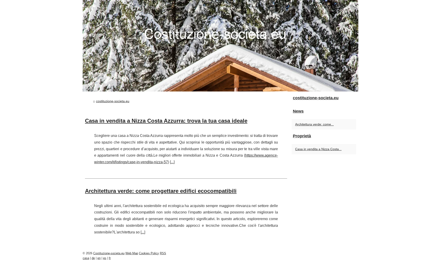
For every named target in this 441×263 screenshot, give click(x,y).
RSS (163, 253)
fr (110, 258)
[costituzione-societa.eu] (220, 45)
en (99, 258)
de (93, 258)
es (104, 258)
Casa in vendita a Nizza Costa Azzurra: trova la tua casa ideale (166, 121)
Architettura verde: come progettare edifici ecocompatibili (161, 191)
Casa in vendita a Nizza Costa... (318, 149)
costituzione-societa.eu (112, 101)
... (172, 162)
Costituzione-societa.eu (108, 253)
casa (86, 258)
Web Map (131, 253)
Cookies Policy (149, 253)
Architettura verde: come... (314, 124)
